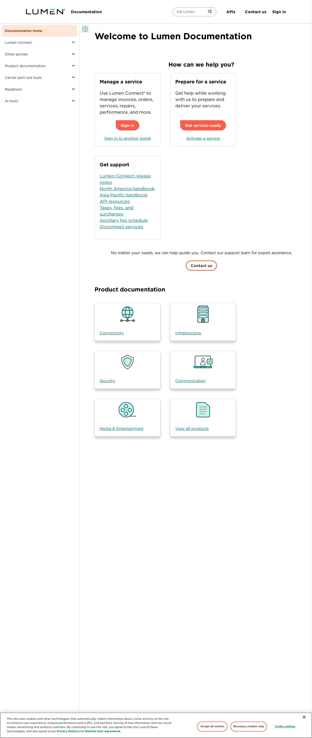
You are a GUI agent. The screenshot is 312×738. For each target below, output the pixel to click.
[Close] (304, 717)
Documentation (86, 11)
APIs (230, 11)
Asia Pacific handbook (123, 195)
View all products (192, 428)
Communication (190, 380)
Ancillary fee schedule (124, 220)
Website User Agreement (102, 731)
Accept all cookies (212, 726)
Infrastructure (188, 332)
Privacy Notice (67, 731)
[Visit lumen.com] (45, 11)
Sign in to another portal (127, 138)
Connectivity (112, 332)
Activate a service (203, 138)
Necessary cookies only (248, 726)
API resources (115, 201)
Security (107, 380)
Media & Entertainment (121, 428)
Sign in (279, 11)
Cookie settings (285, 726)
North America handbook (127, 188)
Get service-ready (203, 125)
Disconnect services (121, 226)
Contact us (255, 11)
